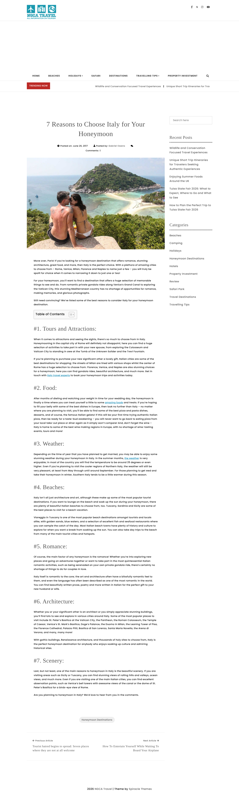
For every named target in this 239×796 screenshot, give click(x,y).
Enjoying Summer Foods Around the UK (186, 179)
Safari (95, 75)
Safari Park (177, 289)
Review (174, 281)
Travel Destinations (183, 297)
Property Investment (183, 75)
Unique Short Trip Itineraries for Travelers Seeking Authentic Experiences (189, 164)
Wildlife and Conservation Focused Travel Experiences (115, 86)
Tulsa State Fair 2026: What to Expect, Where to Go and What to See (190, 193)
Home (36, 75)
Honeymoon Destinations (97, 719)
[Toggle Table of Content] (70, 314)
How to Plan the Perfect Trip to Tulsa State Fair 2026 (190, 207)
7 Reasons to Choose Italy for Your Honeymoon (95, 129)
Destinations (118, 75)
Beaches (54, 75)
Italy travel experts (58, 375)
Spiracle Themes (140, 789)
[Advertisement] (119, 45)
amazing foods (114, 402)
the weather (132, 458)
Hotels (174, 266)
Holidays (74, 75)
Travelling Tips (147, 75)
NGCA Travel (103, 789)
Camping (176, 243)
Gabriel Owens (117, 145)
